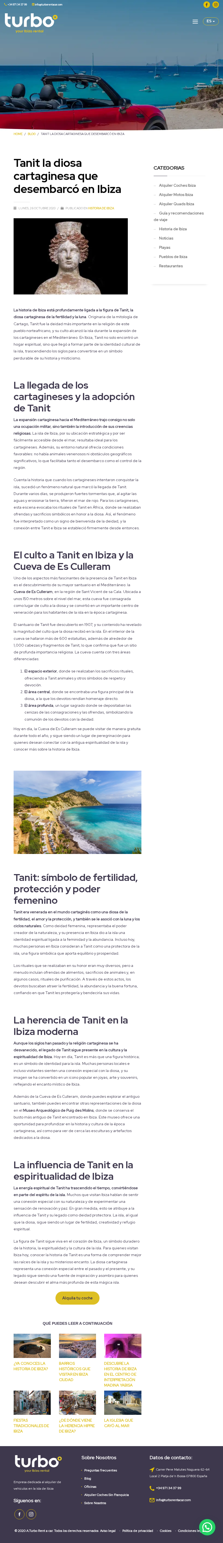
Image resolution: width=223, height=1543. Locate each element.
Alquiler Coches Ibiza (177, 185)
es (210, 21)
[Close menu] (195, 23)
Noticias (166, 238)
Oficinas (90, 1486)
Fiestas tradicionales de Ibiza (31, 1426)
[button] (207, 1527)
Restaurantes (171, 265)
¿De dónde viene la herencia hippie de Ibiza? (77, 1426)
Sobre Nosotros (95, 1503)
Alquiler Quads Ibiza (176, 203)
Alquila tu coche (77, 1298)
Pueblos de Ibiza (173, 256)
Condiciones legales (193, 1531)
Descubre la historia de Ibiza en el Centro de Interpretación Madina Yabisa (120, 1374)
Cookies (165, 1531)
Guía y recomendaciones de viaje (179, 216)
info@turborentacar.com (48, 4)
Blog (87, 1478)
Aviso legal (108, 1531)
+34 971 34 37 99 (17, 4)
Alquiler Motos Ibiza (176, 194)
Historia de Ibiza (101, 208)
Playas (164, 247)
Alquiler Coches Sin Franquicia (106, 1495)
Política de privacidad (137, 1531)
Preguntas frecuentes (100, 1470)
